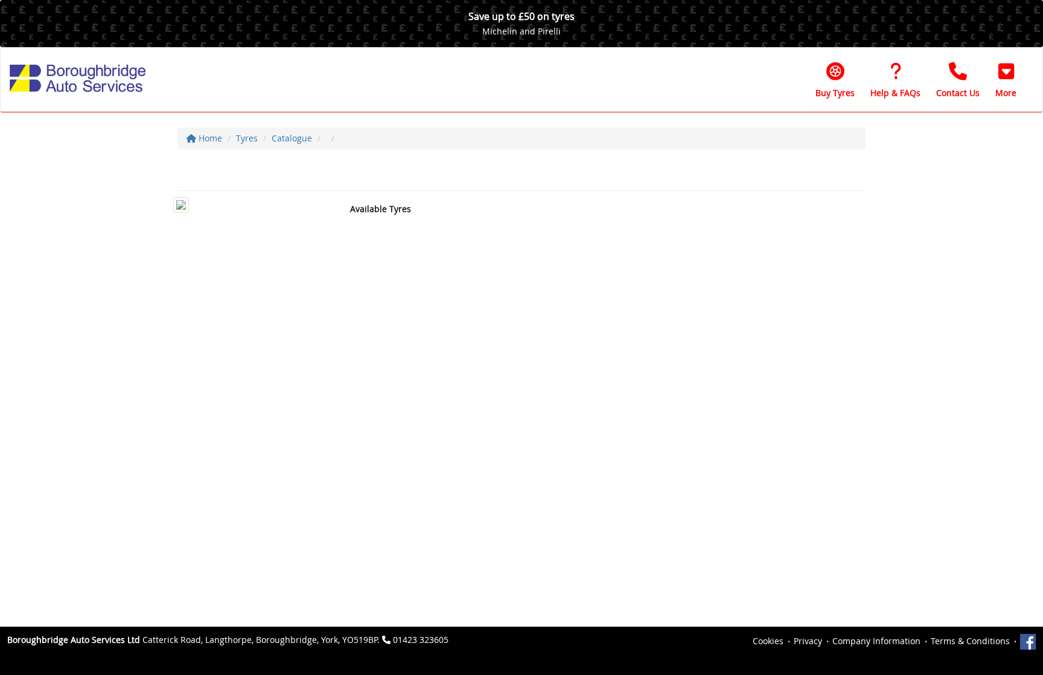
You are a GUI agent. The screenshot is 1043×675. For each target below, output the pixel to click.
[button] (1005, 79)
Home (209, 138)
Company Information (876, 641)
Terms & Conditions (970, 641)
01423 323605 (420, 639)
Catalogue (292, 138)
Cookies (768, 641)
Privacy (808, 641)
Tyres (247, 138)
